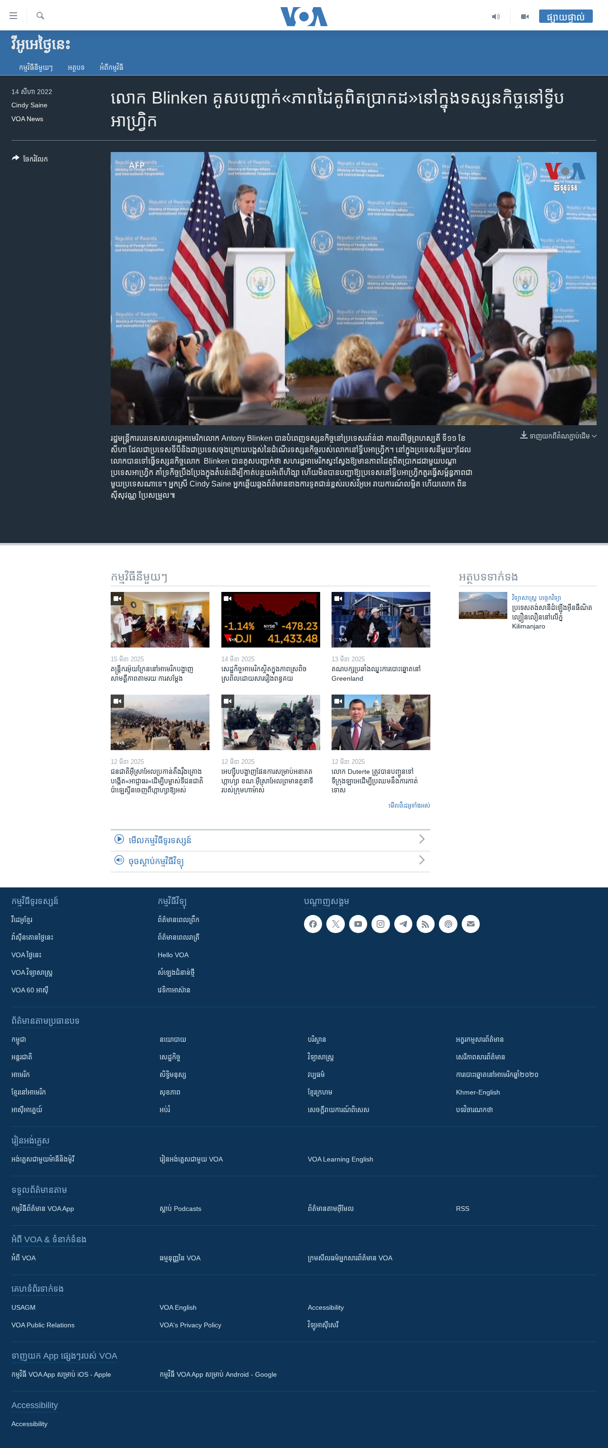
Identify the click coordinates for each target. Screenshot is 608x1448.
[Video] (525, 17)
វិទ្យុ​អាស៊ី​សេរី (323, 1325)
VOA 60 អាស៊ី (29, 990)
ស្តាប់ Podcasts (180, 1208)
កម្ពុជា (18, 1039)
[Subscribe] (471, 924)
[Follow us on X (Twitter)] (335, 924)
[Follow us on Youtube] (358, 924)
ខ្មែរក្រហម (320, 1092)
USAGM (23, 1307)
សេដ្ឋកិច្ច (170, 1057)
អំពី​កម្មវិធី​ (112, 67)
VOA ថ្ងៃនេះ (26, 955)
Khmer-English (478, 1092)
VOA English (178, 1307)
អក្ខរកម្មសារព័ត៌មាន (480, 1039)
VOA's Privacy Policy (190, 1325)
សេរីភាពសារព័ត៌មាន (480, 1057)
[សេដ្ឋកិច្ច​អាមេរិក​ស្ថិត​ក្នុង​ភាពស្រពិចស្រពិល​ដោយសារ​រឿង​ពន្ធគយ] (270, 620)
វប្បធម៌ (316, 1074)
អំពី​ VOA (23, 1258)
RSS (462, 1208)
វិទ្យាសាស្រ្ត (321, 1057)
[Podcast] (448, 924)
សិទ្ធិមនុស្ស (173, 1074)
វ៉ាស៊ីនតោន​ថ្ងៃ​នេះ (32, 937)
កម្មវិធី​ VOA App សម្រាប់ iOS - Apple (61, 1374)
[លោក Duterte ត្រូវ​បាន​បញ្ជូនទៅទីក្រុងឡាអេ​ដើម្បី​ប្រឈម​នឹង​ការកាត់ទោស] (381, 722)
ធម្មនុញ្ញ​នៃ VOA (180, 1258)
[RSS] (426, 924)
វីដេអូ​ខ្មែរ (21, 920)
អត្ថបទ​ (76, 67)
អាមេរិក (20, 1074)
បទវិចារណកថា (474, 1110)
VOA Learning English (340, 1159)
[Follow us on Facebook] (313, 924)
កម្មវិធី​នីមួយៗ (36, 67)
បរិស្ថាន (317, 1039)
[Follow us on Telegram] (403, 924)
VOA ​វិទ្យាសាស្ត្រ (32, 972)
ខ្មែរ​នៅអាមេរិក (28, 1092)
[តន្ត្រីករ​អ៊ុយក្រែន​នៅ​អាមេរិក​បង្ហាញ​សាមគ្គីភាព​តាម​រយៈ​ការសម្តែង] (160, 620)
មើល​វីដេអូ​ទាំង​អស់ (409, 805)
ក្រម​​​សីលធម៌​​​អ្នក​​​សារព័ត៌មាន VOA (350, 1258)
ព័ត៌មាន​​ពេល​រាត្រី (179, 937)
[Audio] (496, 17)
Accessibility (326, 1307)
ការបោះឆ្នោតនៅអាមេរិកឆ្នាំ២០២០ (497, 1074)
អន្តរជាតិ (21, 1057)
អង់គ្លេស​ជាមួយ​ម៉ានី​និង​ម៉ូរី (42, 1159)
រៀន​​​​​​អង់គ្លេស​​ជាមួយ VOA (191, 1159)
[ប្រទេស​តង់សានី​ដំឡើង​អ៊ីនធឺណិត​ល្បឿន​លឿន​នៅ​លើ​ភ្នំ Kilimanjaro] (483, 605)
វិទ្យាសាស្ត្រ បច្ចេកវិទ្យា (536, 597)
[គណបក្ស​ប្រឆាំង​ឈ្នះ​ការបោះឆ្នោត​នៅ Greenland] (381, 620)
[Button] (30, 161)
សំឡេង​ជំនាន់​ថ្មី (176, 972)
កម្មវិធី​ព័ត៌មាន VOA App (42, 1208)
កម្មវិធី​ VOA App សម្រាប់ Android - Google (218, 1374)
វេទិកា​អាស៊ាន (174, 990)
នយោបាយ (173, 1039)
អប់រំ (165, 1110)
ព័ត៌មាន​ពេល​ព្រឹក (179, 920)
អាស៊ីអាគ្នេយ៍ (26, 1110)
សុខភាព (170, 1092)
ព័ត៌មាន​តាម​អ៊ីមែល (331, 1208)
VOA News (27, 119)
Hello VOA (173, 955)
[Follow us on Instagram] (380, 924)
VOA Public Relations (43, 1325)
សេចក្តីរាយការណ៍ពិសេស (339, 1110)
